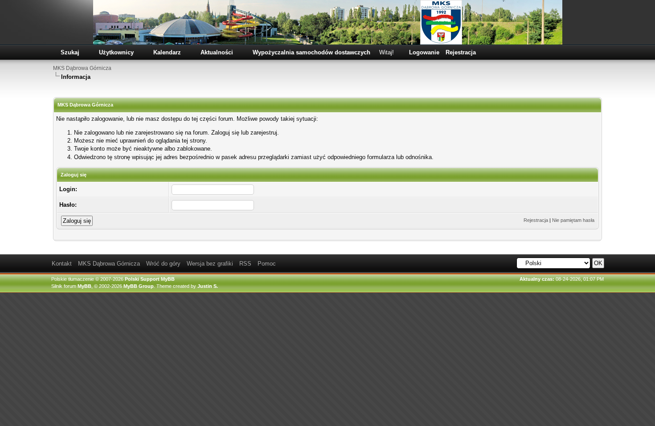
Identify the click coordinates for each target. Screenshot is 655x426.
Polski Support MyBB (150, 279)
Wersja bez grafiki (210, 263)
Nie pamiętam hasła (573, 220)
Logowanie (424, 52)
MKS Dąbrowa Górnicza (82, 68)
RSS (245, 263)
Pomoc (267, 263)
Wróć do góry (163, 263)
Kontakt (62, 263)
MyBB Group (138, 286)
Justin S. (207, 286)
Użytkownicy (116, 52)
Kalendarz (167, 52)
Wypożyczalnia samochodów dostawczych (311, 52)
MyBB (84, 286)
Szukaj (70, 52)
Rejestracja (461, 52)
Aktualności (217, 52)
